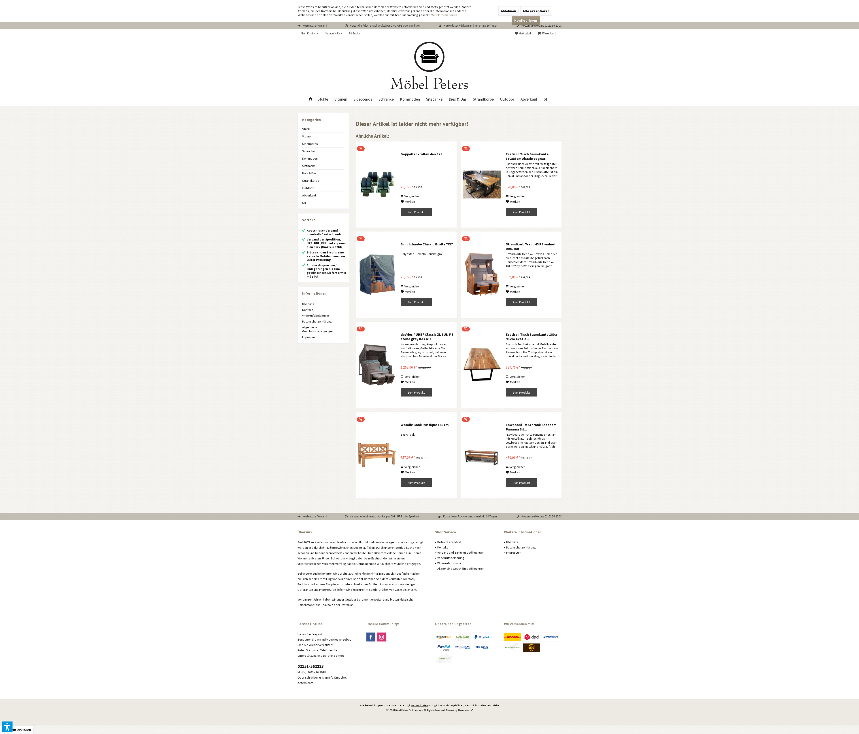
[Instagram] (381, 637)
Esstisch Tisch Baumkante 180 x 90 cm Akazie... (531, 336)
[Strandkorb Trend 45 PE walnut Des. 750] (482, 274)
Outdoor (308, 188)
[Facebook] (370, 637)
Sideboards (310, 144)
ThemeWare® (465, 710)
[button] (7, 726)
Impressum (309, 337)
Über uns (308, 304)
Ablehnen (508, 11)
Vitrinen (307, 136)
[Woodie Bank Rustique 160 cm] (377, 455)
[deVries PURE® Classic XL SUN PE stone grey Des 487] (377, 365)
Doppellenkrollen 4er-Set (421, 154)
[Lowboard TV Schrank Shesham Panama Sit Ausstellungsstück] (482, 455)
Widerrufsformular (449, 563)
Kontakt (307, 310)
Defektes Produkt (449, 542)
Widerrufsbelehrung (315, 316)
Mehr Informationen (444, 15)
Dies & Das (309, 173)
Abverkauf (309, 195)
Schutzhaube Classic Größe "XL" (427, 244)
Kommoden (310, 158)
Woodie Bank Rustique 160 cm (425, 424)
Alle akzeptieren (536, 11)
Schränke (308, 151)
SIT (304, 203)
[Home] (310, 99)
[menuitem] (547, 33)
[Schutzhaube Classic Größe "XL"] (377, 274)
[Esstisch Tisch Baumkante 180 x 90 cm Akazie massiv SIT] (482, 365)
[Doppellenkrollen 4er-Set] (377, 184)
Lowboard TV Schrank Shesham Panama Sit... (531, 426)
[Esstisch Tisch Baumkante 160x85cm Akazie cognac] (482, 184)
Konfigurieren (525, 20)
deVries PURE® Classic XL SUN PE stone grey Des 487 (427, 336)
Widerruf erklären (16, 730)
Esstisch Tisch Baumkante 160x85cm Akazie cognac (527, 156)
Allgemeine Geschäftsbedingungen (318, 329)
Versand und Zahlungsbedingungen (460, 552)
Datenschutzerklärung (317, 321)
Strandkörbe (310, 181)
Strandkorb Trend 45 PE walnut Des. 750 (531, 246)
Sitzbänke (309, 166)
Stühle (306, 129)
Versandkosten (419, 705)
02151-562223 (311, 666)
